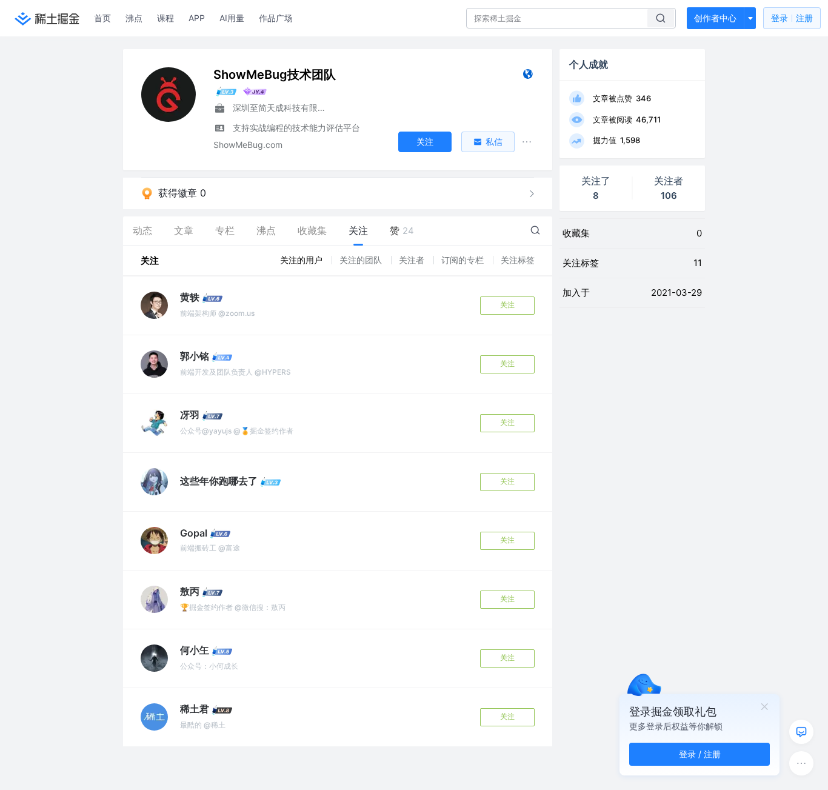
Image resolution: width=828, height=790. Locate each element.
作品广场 (276, 18)
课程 (165, 18)
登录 (792, 18)
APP (197, 18)
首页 (102, 18)
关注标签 (518, 260)
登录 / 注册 (700, 754)
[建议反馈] (801, 732)
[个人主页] (527, 76)
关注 (507, 304)
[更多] (801, 763)
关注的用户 (302, 260)
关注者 (413, 260)
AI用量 (231, 18)
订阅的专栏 (463, 260)
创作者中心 (715, 18)
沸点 (133, 18)
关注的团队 (361, 260)
